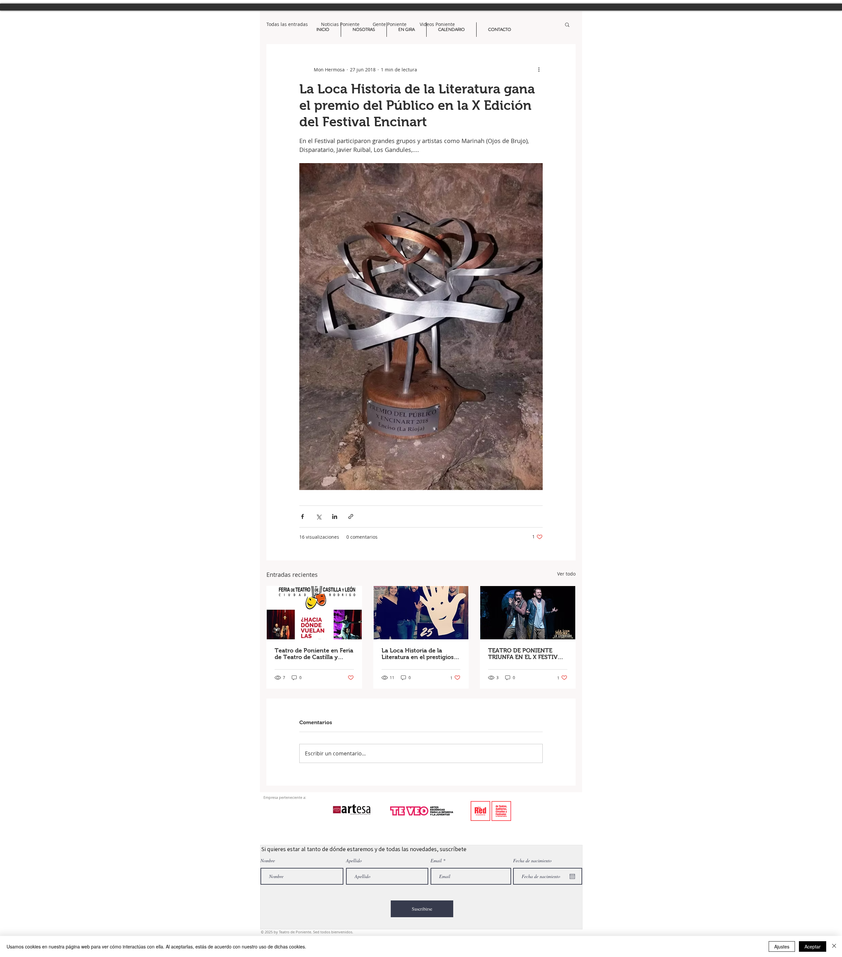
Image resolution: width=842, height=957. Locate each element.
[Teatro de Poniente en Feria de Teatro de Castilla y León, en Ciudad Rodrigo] (314, 612)
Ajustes (781, 946)
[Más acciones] (539, 69)
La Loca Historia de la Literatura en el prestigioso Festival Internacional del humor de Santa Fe (419, 653)
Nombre (267, 860)
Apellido (354, 860)
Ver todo (566, 574)
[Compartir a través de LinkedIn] (335, 516)
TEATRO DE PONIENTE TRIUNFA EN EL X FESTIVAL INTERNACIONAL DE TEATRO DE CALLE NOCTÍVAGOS (526, 653)
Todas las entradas (287, 24)
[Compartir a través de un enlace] (351, 516)
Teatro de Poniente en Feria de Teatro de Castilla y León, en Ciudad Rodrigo (314, 653)
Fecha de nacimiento (532, 860)
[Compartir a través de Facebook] (302, 516)
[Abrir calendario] (572, 876)
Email (436, 860)
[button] (567, 24)
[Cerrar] (834, 946)
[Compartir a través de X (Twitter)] (318, 516)
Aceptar (813, 946)
